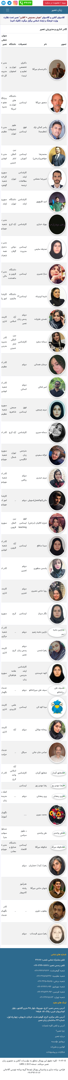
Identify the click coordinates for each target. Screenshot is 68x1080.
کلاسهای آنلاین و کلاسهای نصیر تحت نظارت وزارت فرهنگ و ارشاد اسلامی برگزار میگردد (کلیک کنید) (34, 19)
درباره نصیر (60, 1036)
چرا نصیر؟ (60, 1031)
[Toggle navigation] (7, 10)
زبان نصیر (56, 10)
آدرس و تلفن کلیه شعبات (53, 1026)
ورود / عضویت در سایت (55, 3)
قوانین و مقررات (58, 1047)
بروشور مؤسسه (58, 1041)
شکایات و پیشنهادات (55, 1052)
